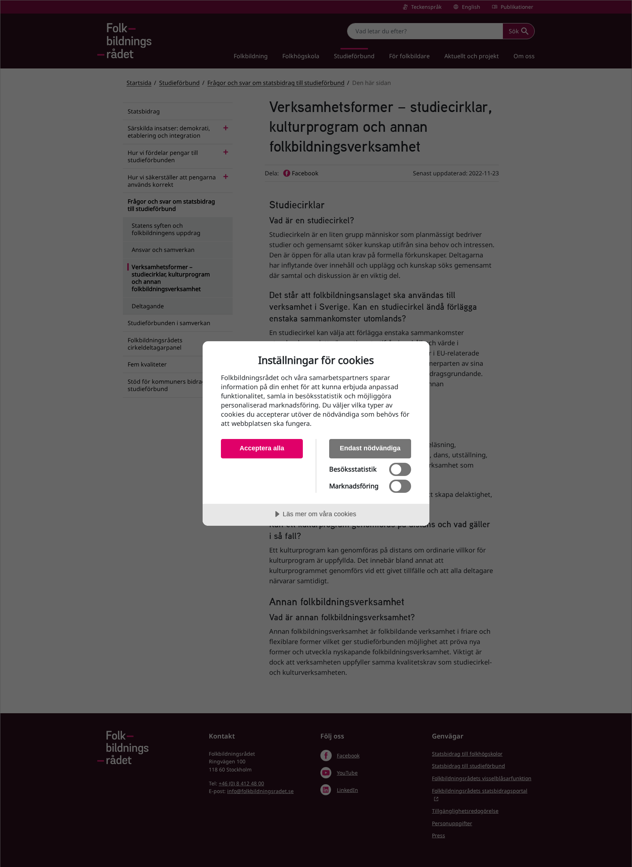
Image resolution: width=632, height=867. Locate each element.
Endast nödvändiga (370, 448)
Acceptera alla (262, 448)
